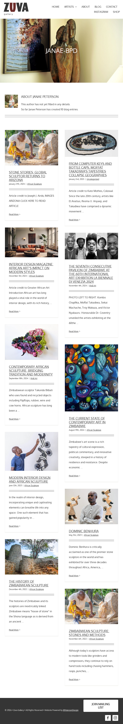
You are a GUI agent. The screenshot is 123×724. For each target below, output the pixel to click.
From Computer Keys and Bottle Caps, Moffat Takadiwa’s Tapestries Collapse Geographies (90, 169)
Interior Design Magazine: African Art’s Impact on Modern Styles (31, 268)
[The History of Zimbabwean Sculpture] (31, 556)
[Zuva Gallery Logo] (16, 3)
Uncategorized (93, 179)
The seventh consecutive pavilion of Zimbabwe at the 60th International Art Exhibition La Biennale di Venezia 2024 (91, 274)
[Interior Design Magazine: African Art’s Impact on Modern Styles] (31, 242)
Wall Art (92, 285)
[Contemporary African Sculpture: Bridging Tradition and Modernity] (31, 342)
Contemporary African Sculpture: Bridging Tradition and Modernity (31, 370)
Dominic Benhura (84, 531)
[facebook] (108, 718)
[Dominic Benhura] (91, 506)
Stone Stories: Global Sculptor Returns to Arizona (28, 176)
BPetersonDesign (70, 710)
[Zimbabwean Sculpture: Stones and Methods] (91, 606)
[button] (100, 706)
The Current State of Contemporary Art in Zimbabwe (87, 422)
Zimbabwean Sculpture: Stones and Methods (89, 633)
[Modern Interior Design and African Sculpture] (31, 451)
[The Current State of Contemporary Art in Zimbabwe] (91, 378)
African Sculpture (34, 184)
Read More (14, 214)
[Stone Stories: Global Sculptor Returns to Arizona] (31, 147)
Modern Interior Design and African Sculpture (29, 480)
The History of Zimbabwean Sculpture (29, 583)
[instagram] (115, 718)
